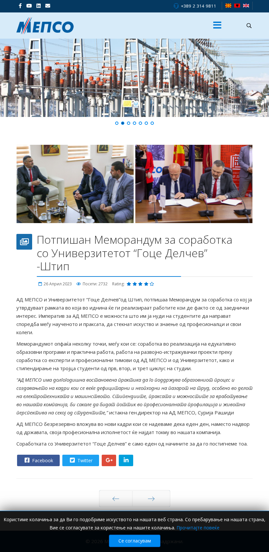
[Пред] (115, 498)
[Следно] (151, 498)
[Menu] (217, 25)
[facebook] (20, 5)
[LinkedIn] (38, 5)
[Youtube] (29, 5)
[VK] (47, 5)
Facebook (42, 460)
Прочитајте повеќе (197, 527)
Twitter (84, 460)
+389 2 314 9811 (198, 6)
